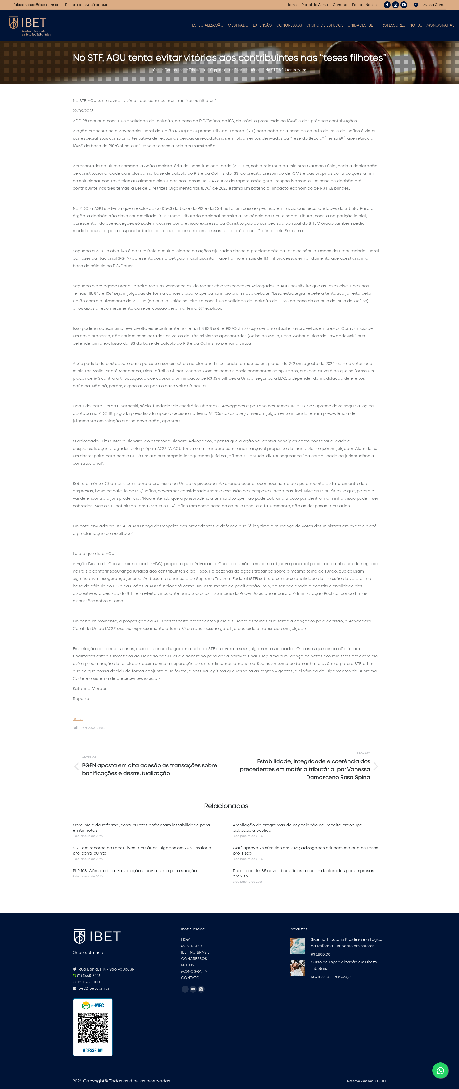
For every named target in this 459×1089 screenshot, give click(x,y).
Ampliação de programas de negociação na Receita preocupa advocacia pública (297, 827)
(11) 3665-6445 (88, 976)
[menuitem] (208, 25)
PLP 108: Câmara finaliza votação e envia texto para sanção (135, 871)
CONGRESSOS (194, 959)
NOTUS (187, 965)
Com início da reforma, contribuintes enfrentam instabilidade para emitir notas (141, 827)
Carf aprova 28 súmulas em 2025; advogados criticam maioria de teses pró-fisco (305, 850)
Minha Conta (434, 5)
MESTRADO (191, 946)
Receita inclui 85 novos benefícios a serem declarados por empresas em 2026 (303, 873)
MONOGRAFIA (194, 971)
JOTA (78, 719)
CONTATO (190, 978)
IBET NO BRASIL (195, 952)
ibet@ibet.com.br (93, 988)
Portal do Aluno (314, 5)
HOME (187, 940)
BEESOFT (380, 1080)
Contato (340, 5)
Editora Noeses (365, 5)
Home (292, 5)
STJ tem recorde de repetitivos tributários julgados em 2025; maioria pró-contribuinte (142, 850)
